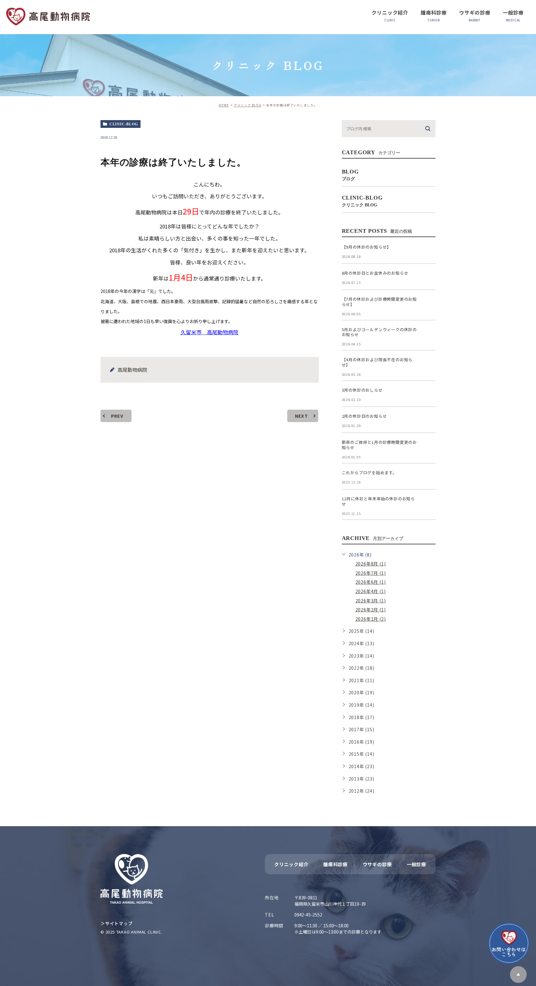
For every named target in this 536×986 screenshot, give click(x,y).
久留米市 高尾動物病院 (210, 332)
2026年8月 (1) (370, 564)
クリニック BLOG (247, 105)
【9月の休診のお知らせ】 (366, 247)
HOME (224, 105)
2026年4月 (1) (370, 591)
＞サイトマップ (116, 923)
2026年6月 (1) (370, 582)
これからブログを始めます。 (369, 472)
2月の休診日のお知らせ (364, 416)
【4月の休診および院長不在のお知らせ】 (377, 362)
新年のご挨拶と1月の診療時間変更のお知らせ (379, 444)
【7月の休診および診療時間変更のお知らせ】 (379, 301)
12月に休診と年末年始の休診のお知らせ (378, 501)
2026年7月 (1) (370, 573)
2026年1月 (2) (370, 619)
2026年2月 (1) (370, 609)
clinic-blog (123, 124)
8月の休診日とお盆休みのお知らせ (375, 273)
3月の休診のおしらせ (362, 390)
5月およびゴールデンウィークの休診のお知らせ (379, 332)
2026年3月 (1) (370, 600)
